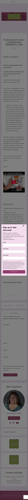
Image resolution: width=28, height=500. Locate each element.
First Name (6, 248)
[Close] (23, 226)
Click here (14, 271)
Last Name (5, 255)
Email (4, 242)
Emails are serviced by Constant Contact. (10, 268)
